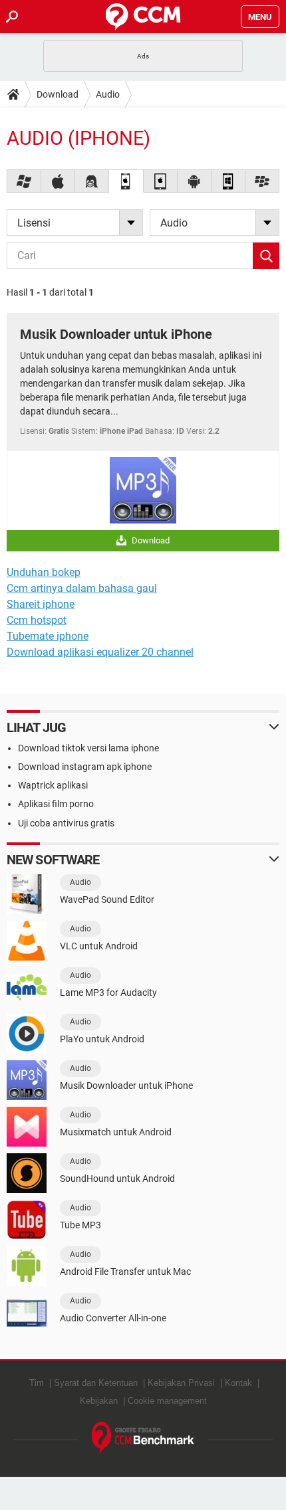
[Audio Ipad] (161, 181)
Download (57, 94)
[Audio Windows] (24, 181)
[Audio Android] (195, 181)
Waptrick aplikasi (53, 785)
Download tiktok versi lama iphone (88, 748)
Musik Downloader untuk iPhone (116, 334)
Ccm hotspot (37, 620)
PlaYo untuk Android (102, 1039)
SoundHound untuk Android (117, 1178)
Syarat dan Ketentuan (96, 1383)
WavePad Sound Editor (107, 899)
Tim (36, 1383)
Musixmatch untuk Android (116, 1132)
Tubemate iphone (47, 636)
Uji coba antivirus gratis (66, 823)
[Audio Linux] (92, 181)
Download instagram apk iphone (85, 766)
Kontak (238, 1383)
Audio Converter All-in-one (113, 1318)
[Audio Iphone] (126, 181)
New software (53, 860)
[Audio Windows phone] (228, 181)
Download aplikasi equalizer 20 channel (100, 652)
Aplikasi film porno (56, 804)
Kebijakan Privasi (181, 1383)
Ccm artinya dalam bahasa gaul (82, 588)
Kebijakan (99, 1401)
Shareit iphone (40, 604)
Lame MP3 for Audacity (108, 992)
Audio (108, 94)
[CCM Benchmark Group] (143, 1438)
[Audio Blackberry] (262, 181)
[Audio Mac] (58, 181)
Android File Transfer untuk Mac (125, 1271)
